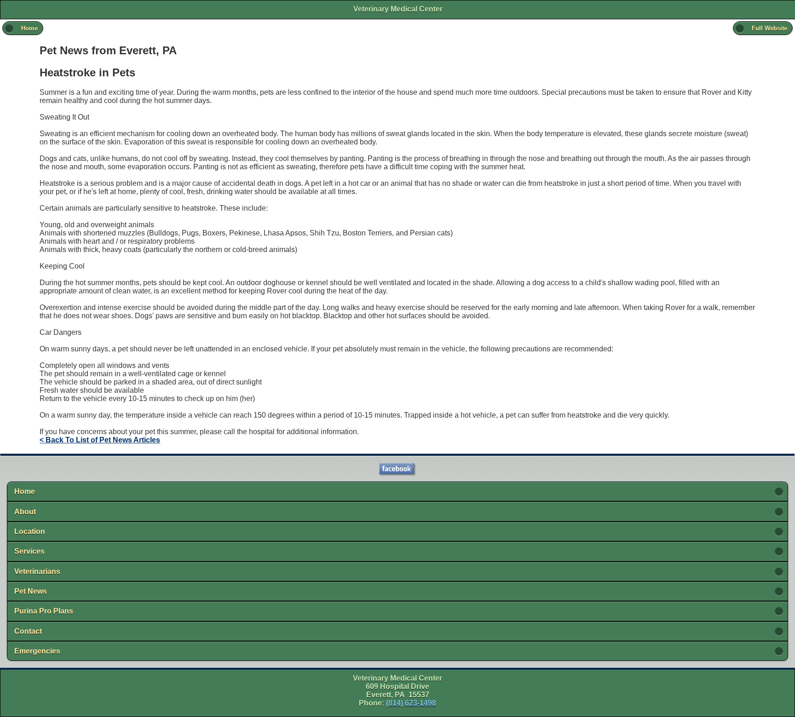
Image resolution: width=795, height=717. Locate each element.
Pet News (30, 591)
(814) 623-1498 (411, 703)
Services (29, 551)
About (25, 512)
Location (29, 531)
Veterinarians (37, 571)
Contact (28, 631)
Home (24, 491)
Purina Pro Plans (43, 611)
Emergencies (37, 651)
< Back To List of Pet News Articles (100, 440)
